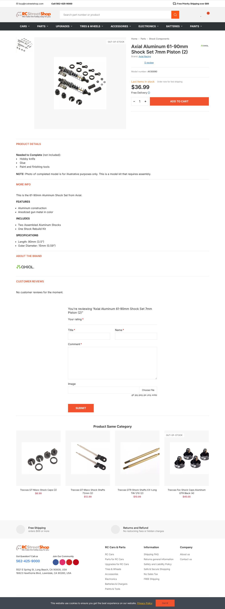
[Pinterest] (76, 562)
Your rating (75, 319)
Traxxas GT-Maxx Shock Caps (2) (38, 489)
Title (70, 330)
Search (175, 15)
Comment (74, 344)
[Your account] (195, 15)
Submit (81, 408)
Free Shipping (37, 527)
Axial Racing (145, 56)
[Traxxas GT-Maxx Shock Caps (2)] (38, 458)
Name (118, 330)
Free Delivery (139, 92)
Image (72, 383)
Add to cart (179, 101)
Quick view (52, 442)
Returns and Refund (135, 527)
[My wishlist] (201, 15)
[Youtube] (69, 562)
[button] (29, 3)
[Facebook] (56, 562)
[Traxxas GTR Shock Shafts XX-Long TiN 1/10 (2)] (137, 458)
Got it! (165, 603)
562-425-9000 (28, 561)
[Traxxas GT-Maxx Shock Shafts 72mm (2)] (88, 458)
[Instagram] (62, 562)
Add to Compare (52, 436)
